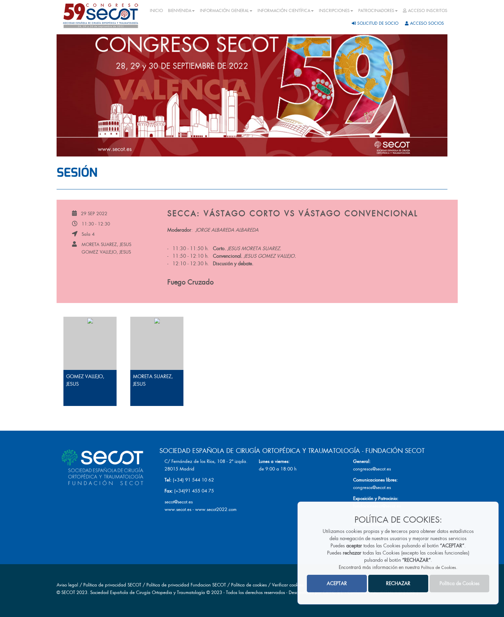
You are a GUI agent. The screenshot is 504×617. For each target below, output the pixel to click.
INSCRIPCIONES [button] (334, 10)
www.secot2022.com (216, 509)
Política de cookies (249, 585)
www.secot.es (178, 509)
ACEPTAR (337, 583)
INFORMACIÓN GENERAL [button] (224, 10)
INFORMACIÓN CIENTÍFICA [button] (283, 10)
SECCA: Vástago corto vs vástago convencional (292, 214)
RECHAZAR (398, 583)
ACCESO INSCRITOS (427, 10)
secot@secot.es (179, 502)
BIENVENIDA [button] (179, 10)
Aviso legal (67, 585)
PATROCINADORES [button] (376, 10)
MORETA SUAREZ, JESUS (106, 244)
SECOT (68, 592)
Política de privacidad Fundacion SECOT (186, 585)
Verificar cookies (287, 585)
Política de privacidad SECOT (112, 585)
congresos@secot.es (372, 469)
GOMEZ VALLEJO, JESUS (106, 252)
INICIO (156, 10)
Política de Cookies (438, 567)
